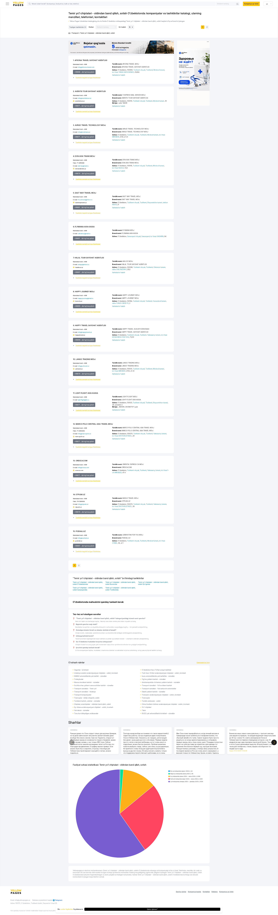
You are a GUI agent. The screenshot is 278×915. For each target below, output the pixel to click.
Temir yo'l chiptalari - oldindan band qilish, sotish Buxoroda (120, 583)
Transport (75, 33)
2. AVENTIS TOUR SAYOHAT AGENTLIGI (89, 91)
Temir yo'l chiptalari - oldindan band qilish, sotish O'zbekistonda (88, 583)
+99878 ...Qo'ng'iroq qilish (84, 173)
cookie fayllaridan (66, 909)
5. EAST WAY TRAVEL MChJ (84, 193)
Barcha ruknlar (181, 892)
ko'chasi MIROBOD (118, 371)
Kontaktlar (206, 892)
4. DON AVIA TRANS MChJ (84, 156)
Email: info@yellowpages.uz (20, 900)
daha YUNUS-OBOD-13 (120, 303)
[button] (91, 77)
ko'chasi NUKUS (118, 168)
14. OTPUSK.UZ (79, 494)
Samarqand (145, 236)
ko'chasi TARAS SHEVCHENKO (123, 72)
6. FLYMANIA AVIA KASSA (84, 227)
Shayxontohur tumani (154, 202)
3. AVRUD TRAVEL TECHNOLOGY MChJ (89, 125)
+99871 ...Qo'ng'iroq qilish (84, 106)
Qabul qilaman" (152, 909)
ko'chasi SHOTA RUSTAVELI (122, 436)
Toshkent (149, 70)
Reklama (215, 892)
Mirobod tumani (158, 70)
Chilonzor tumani (159, 267)
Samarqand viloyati (134, 236)
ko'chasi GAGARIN (157, 236)
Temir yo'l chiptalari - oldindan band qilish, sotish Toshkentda (120, 589)
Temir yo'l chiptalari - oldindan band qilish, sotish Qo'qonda (153, 583)
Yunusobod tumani (159, 301)
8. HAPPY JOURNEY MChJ (83, 291)
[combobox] (227, 3)
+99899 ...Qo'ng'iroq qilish (84, 340)
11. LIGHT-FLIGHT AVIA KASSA (85, 393)
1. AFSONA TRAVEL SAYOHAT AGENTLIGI (90, 60)
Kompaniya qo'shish (251, 4)
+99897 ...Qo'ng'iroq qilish (84, 272)
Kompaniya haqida (194, 892)
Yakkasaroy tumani (153, 335)
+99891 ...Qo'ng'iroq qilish (84, 207)
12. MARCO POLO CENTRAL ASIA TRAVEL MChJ (93, 424)
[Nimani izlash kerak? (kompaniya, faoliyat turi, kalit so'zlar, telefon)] (30, 4)
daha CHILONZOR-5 (119, 269)
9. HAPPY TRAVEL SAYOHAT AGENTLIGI (89, 325)
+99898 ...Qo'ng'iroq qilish (84, 72)
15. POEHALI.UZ (79, 531)
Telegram (58, 900)
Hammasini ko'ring (203, 662)
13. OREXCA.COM (80, 461)
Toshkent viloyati (139, 70)
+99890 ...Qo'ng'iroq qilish (84, 306)
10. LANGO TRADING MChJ (84, 359)
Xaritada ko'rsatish (118, 75)
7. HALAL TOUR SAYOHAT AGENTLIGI (88, 258)
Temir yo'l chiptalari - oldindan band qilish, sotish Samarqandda (88, 589)
